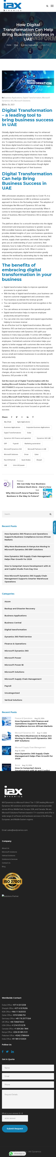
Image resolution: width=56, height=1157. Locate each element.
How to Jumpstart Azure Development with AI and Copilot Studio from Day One (28, 567)
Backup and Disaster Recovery (20, 608)
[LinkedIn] (28, 417)
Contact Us (6, 863)
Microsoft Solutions (22, 101)
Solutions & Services (9, 859)
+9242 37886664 (22, 1035)
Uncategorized (12, 693)
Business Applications (29, 45)
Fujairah (16, 444)
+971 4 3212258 (19, 1005)
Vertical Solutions (13, 700)
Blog (16, 45)
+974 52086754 (19, 1015)
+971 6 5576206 (21, 1008)
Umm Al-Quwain (19, 465)
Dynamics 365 (43, 230)
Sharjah (39, 460)
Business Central (13, 623)
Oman (26, 454)
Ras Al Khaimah (9, 460)
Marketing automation (33, 444)
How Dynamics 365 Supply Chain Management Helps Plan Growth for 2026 (28, 558)
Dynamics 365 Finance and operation (17, 438)
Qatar (37, 454)
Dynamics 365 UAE (44, 438)
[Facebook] (11, 417)
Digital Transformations (12, 433)
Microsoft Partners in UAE (37, 449)
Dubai (29, 433)
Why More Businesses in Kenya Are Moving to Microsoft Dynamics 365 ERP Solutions (27, 548)
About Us (5, 848)
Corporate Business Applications (38, 427)
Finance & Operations (15, 644)
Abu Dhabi (7, 422)
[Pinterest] (33, 417)
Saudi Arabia (25, 460)
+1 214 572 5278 (18, 1025)
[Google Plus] (22, 417)
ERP (5, 444)
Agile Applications (23, 422)
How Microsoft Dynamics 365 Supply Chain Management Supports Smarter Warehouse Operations (26, 579)
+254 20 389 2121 (20, 1032)
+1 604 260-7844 (21, 1029)
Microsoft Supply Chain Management (23, 679)
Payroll (8, 686)
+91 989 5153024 (19, 1039)
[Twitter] (17, 417)
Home (9, 45)
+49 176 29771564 (23, 1018)
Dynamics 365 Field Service (18, 637)
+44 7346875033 (17, 1022)
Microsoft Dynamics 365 (13, 449)
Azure (8, 601)
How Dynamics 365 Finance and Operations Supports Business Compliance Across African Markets (28, 537)
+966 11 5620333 (18, 1012)
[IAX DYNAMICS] (12, 6)
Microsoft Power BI (14, 665)
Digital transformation (32, 98)
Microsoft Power (13, 658)
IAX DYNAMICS (8, 387)
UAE (5, 465)
